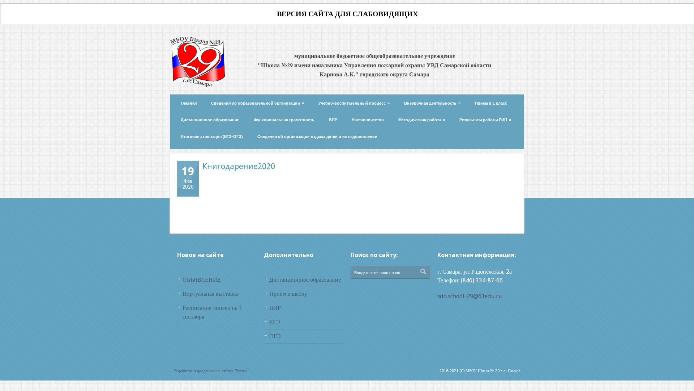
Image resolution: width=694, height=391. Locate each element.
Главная (189, 103)
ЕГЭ (274, 322)
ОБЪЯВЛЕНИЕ (202, 279)
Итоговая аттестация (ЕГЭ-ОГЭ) (212, 136)
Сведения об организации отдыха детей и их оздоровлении (317, 136)
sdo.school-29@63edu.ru (469, 296)
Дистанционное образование (210, 120)
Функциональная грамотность (284, 120)
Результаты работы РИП (485, 120)
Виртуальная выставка (211, 293)
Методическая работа (421, 120)
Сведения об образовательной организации (257, 103)
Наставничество (368, 120)
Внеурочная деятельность (432, 103)
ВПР (333, 120)
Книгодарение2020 (238, 166)
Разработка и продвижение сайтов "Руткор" (211, 371)
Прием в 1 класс (491, 103)
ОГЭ (275, 336)
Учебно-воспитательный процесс (354, 103)
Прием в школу (288, 293)
